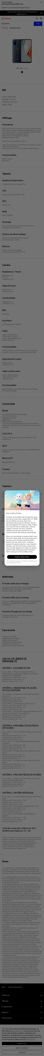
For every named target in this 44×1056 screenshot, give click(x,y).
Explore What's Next (22, 557)
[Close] (37, 493)
